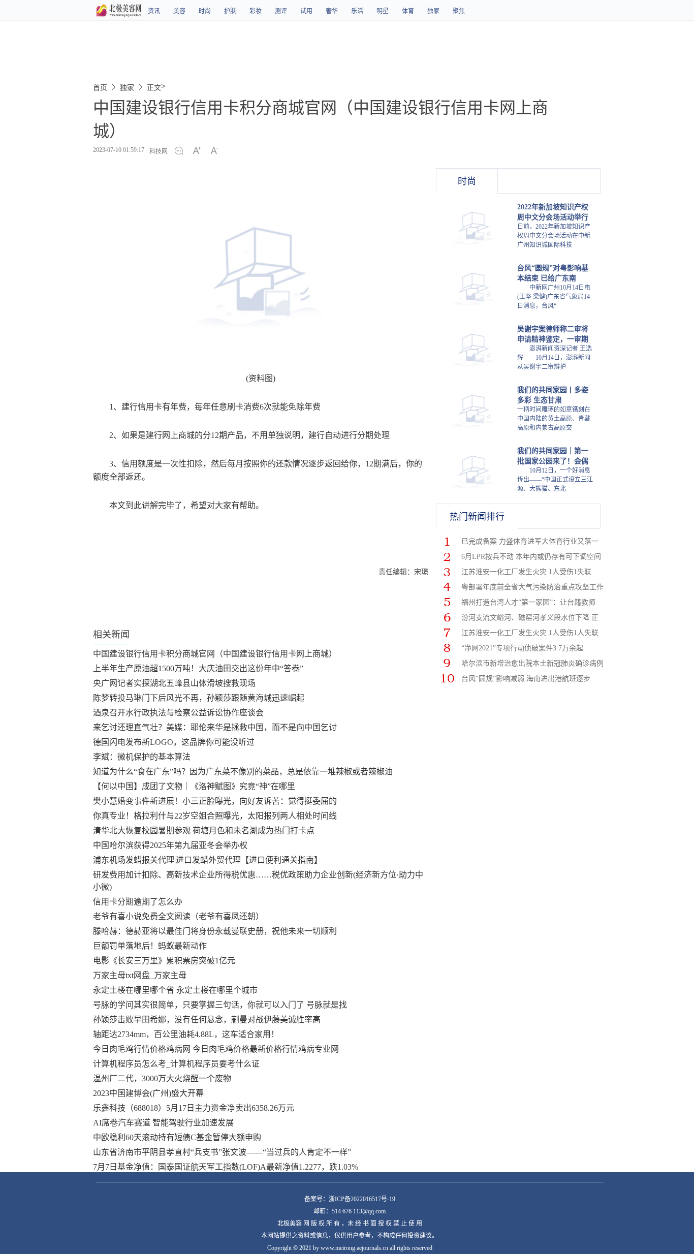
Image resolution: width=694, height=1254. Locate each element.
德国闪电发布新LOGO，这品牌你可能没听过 (174, 742)
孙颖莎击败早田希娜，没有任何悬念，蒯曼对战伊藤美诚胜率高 (207, 1019)
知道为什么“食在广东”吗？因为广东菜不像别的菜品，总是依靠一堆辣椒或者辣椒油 (243, 771)
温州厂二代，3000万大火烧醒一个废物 (162, 1078)
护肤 (230, 11)
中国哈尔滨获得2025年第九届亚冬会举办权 (170, 845)
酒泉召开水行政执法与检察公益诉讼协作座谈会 (178, 712)
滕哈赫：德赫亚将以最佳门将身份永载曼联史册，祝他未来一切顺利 (215, 931)
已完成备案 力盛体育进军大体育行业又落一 (529, 541)
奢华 (332, 11)
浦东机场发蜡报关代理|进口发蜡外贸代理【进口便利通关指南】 (207, 860)
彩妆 (255, 11)
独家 (433, 11)
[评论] (182, 151)
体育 (408, 11)
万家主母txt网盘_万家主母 (139, 975)
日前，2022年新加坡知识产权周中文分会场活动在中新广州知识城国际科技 (553, 235)
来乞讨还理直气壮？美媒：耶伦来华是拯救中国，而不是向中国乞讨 (215, 727)
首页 (100, 87)
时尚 (205, 11)
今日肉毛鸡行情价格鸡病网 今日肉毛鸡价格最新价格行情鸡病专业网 (216, 1049)
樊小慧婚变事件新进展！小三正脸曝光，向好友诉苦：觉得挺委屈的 (215, 801)
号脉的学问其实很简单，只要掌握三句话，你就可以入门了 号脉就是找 (220, 1004)
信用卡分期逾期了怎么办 (137, 901)
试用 (306, 11)
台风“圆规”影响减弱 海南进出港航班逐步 (525, 678)
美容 (179, 11)
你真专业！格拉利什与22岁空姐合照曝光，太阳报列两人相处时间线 (215, 815)
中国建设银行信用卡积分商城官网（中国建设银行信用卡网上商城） (215, 653)
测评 (281, 11)
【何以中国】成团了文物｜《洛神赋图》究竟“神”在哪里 (194, 786)
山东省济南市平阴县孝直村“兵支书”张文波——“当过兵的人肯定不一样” (222, 1152)
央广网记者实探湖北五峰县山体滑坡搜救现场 (174, 683)
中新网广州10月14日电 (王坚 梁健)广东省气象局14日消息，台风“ (553, 296)
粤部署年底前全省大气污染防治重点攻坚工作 (532, 587)
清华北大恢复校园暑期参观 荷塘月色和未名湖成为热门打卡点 (203, 830)
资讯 (154, 11)
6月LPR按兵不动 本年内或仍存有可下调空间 (531, 556)
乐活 (357, 11)
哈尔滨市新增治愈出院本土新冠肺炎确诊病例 (532, 663)
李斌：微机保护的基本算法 (142, 757)
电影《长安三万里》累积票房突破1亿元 (164, 960)
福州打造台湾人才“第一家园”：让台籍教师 (528, 602)
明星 (382, 11)
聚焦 (459, 11)
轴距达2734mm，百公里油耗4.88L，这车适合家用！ (186, 1034)
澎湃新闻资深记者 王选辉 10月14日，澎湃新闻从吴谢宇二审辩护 (554, 357)
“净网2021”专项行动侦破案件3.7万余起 (522, 648)
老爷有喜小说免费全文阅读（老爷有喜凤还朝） (178, 916)
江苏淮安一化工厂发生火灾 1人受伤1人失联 (529, 633)
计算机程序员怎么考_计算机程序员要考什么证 (176, 1063)
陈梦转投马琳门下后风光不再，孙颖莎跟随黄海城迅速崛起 (198, 698)
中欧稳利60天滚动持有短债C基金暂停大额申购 (177, 1137)
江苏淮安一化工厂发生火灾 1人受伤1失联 (526, 572)
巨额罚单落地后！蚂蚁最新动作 (150, 946)
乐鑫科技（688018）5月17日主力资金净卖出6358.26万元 (193, 1108)
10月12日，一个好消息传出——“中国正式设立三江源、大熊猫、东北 (555, 479)
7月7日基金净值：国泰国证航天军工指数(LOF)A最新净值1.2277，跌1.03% (225, 1167)
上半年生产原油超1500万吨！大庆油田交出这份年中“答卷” (198, 668)
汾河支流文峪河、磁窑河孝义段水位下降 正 (529, 617)
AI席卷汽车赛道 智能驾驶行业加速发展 (163, 1122)
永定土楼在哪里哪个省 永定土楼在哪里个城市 (175, 990)
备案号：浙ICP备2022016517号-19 (349, 1199)
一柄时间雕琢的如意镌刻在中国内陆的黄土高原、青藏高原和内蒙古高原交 (553, 418)
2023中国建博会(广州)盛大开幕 (148, 1093)
